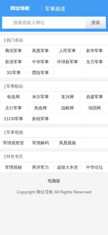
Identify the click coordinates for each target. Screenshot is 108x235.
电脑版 (54, 180)
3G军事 (14, 72)
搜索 (95, 22)
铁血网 (13, 97)
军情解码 (40, 143)
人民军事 (67, 51)
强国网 (94, 108)
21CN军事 (13, 119)
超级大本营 (67, 167)
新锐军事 (40, 119)
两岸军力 (40, 167)
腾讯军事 (13, 51)
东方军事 (94, 62)
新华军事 (94, 51)
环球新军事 (67, 62)
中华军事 (40, 62)
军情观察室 (13, 143)
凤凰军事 (40, 51)
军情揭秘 (13, 167)
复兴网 (67, 97)
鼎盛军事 (94, 97)
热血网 (40, 108)
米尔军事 (40, 97)
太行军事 (13, 108)
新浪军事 (13, 62)
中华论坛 (94, 167)
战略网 (67, 108)
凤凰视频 (67, 143)
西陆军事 (40, 72)
